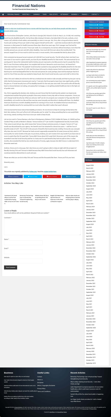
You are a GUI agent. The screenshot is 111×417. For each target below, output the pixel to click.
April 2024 (89, 200)
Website (6, 257)
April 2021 (89, 307)
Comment (8, 217)
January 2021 (90, 316)
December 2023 (90, 212)
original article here (50, 171)
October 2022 (90, 254)
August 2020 (90, 330)
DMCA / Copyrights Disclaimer (46, 385)
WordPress (52, 412)
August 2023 (90, 224)
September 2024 (91, 186)
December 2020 (90, 319)
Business (74, 14)
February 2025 (90, 171)
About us (40, 379)
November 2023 (90, 215)
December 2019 (90, 354)
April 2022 (89, 271)
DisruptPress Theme (62, 412)
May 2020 (89, 339)
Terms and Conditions (43, 391)
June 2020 (89, 336)
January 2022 (90, 280)
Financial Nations (28, 5)
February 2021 (90, 313)
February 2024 (90, 206)
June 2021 (89, 301)
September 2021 (91, 292)
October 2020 (90, 325)
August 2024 (90, 189)
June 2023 (89, 230)
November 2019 (90, 357)
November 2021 (90, 286)
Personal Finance (13, 14)
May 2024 (89, 197)
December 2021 (90, 283)
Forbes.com (33, 171)
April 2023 (89, 236)
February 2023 (90, 242)
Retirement (65, 14)
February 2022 (90, 277)
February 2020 (90, 348)
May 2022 (89, 268)
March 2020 (89, 345)
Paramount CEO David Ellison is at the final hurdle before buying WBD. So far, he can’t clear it (11, 199)
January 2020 (90, 351)
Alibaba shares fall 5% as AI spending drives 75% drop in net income (42, 197)
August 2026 (90, 165)
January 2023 (90, 245)
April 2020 (89, 342)
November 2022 (90, 251)
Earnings (36, 14)
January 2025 (90, 174)
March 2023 (89, 239)
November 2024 (90, 180)
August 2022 (90, 259)
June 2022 (89, 265)
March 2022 (89, 274)
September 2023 (91, 221)
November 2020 (90, 322)
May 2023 (89, 233)
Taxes (45, 14)
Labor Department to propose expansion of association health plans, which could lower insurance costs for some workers (87, 389)
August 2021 (90, 295)
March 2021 (89, 310)
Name (6, 239)
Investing (25, 14)
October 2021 (90, 289)
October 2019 (90, 360)
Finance (84, 14)
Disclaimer (40, 382)
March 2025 (89, 168)
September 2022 (91, 257)
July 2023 (89, 227)
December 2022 (90, 248)
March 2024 (89, 203)
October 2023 (90, 218)
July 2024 (89, 192)
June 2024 (89, 195)
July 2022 (89, 262)
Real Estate (53, 14)
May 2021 (89, 304)
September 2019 (91, 363)
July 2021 (89, 298)
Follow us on (96, 22)
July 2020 (89, 333)
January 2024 (90, 209)
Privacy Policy (41, 388)
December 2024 (90, 177)
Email (6, 248)
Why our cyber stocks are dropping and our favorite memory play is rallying (73, 197)
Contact (95, 14)
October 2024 (90, 183)
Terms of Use (85, 408)
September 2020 (91, 327)
